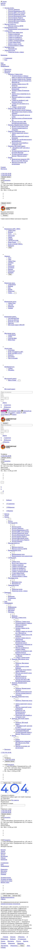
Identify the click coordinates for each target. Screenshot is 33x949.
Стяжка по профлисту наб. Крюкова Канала (20, 101)
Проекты (3, 872)
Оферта (3, 899)
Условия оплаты (6, 877)
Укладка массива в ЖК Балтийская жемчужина (19, 122)
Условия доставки (6, 879)
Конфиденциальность (7, 897)
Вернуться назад (6, 800)
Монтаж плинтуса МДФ (15, 26)
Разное (10, 157)
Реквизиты (4, 869)
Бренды (3, 853)
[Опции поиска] (2, 396)
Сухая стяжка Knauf (14, 42)
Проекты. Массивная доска (16, 108)
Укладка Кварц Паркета (15, 17)
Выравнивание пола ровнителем (18, 29)
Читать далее (15, 921)
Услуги (3, 854)
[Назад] (9, 519)
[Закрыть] (2, 493)
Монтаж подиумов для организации (19, 163)
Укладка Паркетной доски (16, 14)
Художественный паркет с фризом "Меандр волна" (20, 155)
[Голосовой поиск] (3, 398)
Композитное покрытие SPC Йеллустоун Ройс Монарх (21, 160)
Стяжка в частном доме (15, 35)
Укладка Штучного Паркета (17, 21)
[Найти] (7, 398)
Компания (4, 859)
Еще (10, 247)
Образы (3, 858)
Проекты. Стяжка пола (15, 74)
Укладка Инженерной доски (17, 16)
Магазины (4, 871)
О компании (4, 863)
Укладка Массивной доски (16, 19)
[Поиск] (2, 482)
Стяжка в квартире (14, 34)
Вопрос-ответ (5, 882)
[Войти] (1, 484)
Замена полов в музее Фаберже (21, 110)
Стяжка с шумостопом (19, 107)
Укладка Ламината (14, 9)
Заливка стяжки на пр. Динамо (21, 79)
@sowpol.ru (6, 180)
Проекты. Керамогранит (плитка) (18, 125)
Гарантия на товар (6, 881)
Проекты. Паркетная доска (16, 131)
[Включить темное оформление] (3, 205)
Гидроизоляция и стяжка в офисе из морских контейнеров (21, 76)
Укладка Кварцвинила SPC (16, 11)
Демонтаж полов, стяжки (16, 52)
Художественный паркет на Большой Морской (20, 151)
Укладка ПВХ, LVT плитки (16, 13)
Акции (3, 851)
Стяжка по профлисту (15, 37)
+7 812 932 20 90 (6, 173)
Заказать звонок (5, 177)
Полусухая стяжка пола (15, 32)
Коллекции (4, 856)
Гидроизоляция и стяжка (15, 45)
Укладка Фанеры (13, 22)
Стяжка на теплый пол (15, 39)
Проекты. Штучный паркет (17, 146)
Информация (5, 866)
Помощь (3, 874)
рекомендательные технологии (10, 904)
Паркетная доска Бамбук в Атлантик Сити (20, 143)
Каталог (3, 849)
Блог (2, 864)
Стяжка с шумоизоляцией (16, 40)
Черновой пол (12, 48)
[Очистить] (2, 394)
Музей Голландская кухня (20, 126)
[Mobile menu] (2, 444)
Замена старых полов (14, 44)
